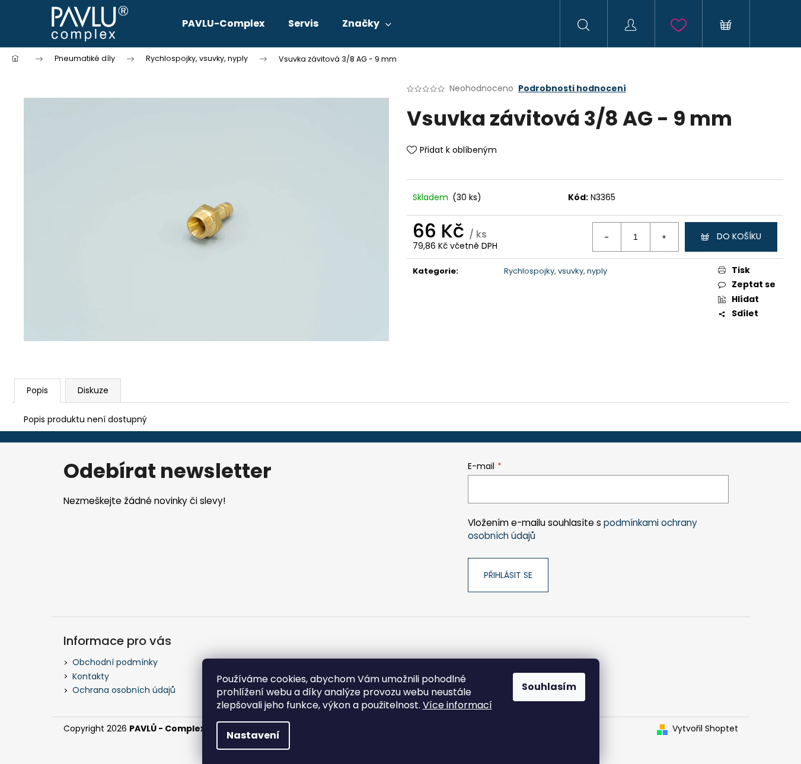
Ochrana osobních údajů (123, 690)
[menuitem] (223, 23)
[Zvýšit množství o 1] (664, 237)
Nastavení (253, 735)
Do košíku (739, 236)
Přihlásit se (508, 575)
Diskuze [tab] (93, 390)
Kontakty (90, 676)
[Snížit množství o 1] (607, 237)
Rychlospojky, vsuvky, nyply (555, 271)
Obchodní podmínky (115, 662)
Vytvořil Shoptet (705, 728)
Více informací (457, 705)
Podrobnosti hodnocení (572, 88)
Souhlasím (549, 687)
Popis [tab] (37, 390)
